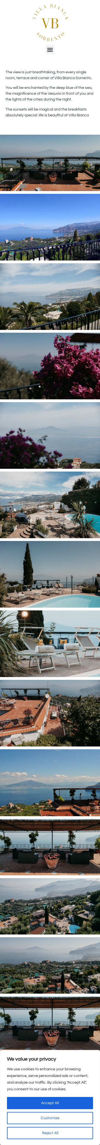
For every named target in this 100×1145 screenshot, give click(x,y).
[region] (50, 1097)
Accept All (50, 1103)
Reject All (50, 1133)
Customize (50, 1118)
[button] (50, 49)
